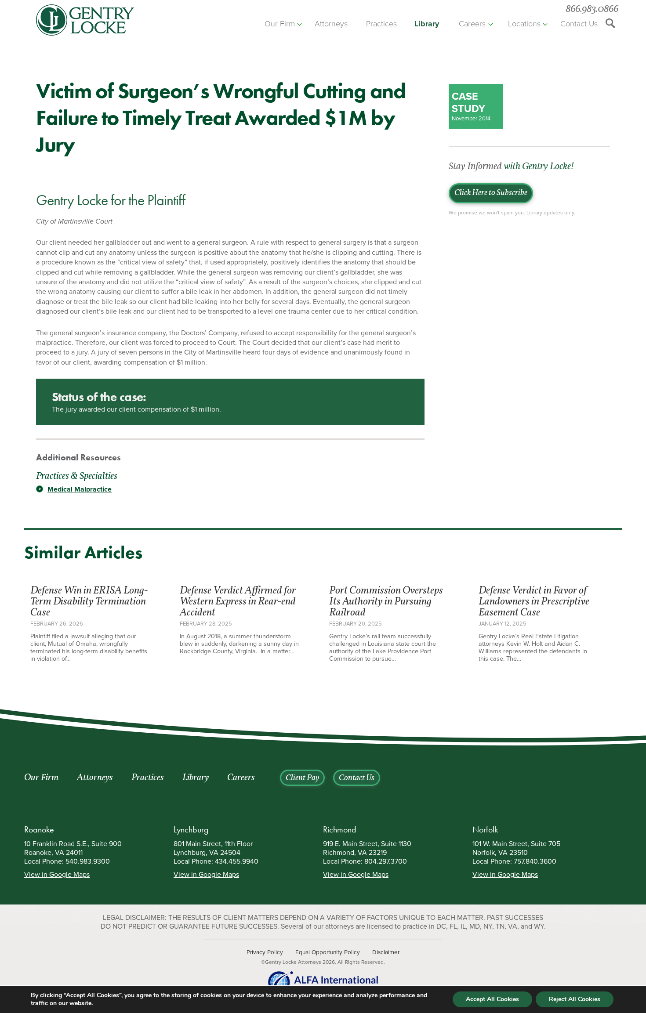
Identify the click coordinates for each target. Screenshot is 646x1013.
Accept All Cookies (492, 999)
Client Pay (302, 778)
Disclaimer (385, 952)
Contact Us (579, 24)
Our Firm (280, 24)
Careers (472, 24)
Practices (381, 24)
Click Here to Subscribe (490, 193)
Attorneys (331, 24)
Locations (524, 24)
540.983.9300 (87, 861)
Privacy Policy (265, 952)
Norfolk (485, 829)
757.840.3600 (535, 861)
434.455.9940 (236, 861)
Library (426, 24)
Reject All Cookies (574, 999)
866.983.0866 (592, 9)
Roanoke (39, 829)
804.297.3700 (385, 861)
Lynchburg (191, 829)
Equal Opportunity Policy (327, 952)
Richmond (339, 829)
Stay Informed (511, 167)
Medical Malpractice (79, 489)
